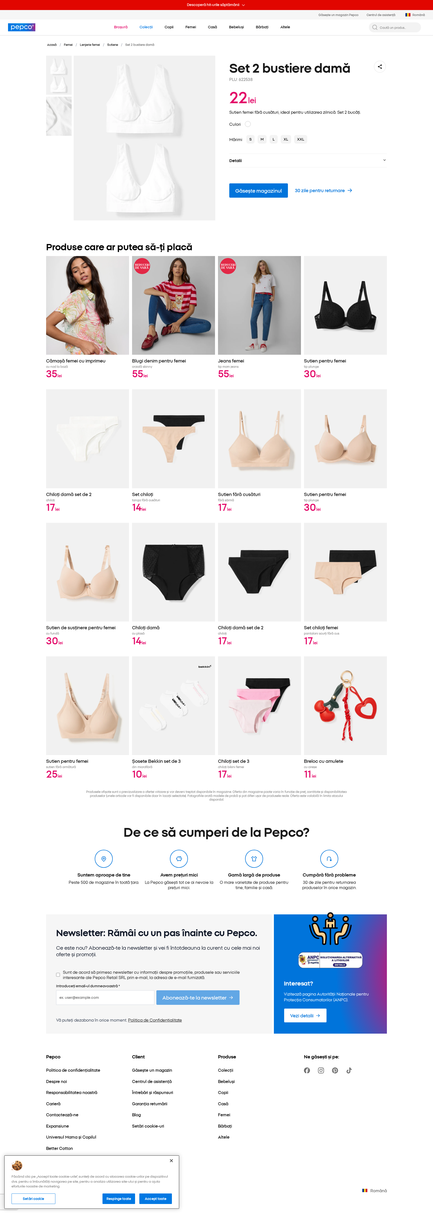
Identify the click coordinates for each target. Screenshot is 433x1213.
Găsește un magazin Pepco (338, 15)
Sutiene (112, 44)
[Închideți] (171, 1160)
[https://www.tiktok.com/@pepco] (350, 1070)
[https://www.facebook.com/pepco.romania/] (308, 1070)
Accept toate (155, 1198)
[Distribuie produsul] (380, 67)
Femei (68, 44)
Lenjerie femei (90, 44)
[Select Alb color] (248, 124)
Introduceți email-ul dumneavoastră (88, 986)
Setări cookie (33, 1198)
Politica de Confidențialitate (155, 1020)
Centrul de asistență (381, 15)
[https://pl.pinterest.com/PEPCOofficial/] (336, 1070)
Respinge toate (118, 1198)
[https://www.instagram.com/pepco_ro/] (322, 1070)
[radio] (250, 139)
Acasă (52, 44)
